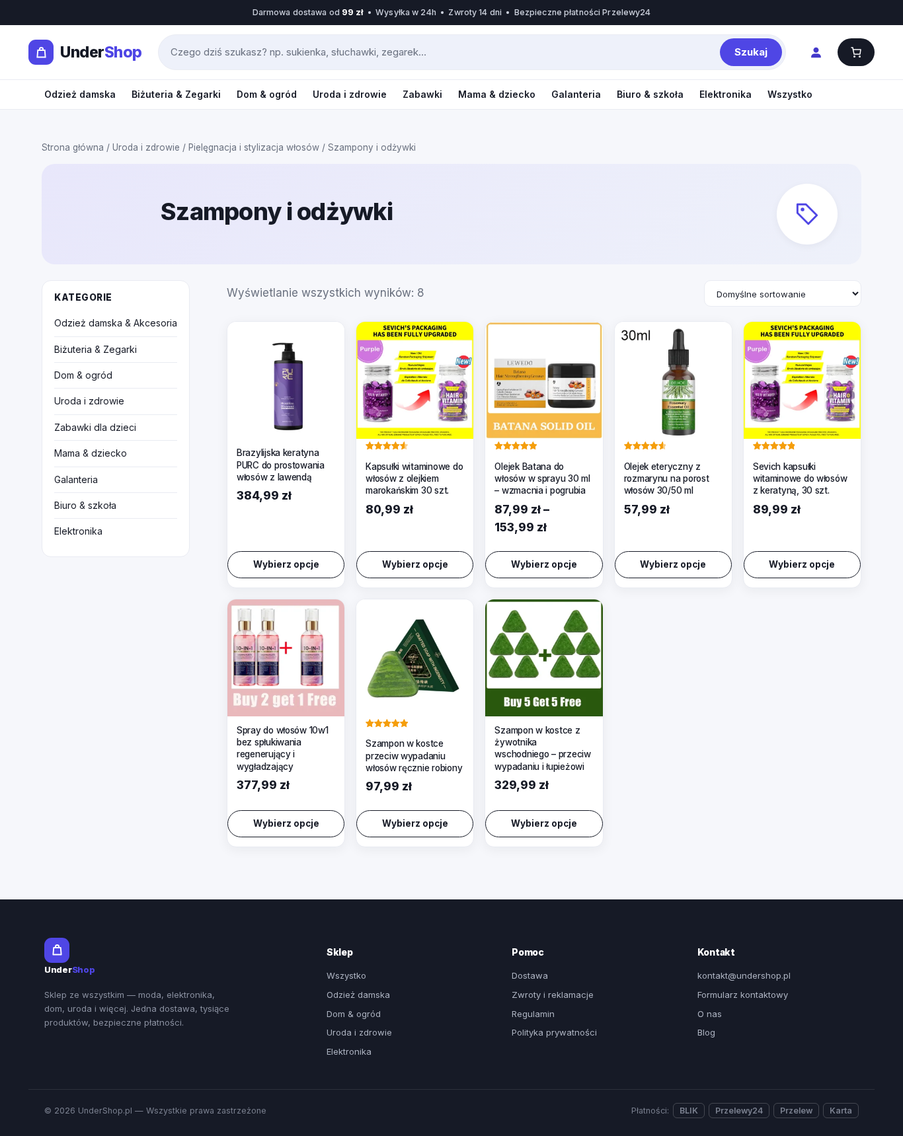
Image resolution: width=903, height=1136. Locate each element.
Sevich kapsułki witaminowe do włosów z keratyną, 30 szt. (800, 478)
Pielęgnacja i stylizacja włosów (253, 147)
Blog (706, 1032)
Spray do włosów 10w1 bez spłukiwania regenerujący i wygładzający (283, 748)
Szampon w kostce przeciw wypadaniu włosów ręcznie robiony (414, 755)
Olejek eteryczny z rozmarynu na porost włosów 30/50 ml (666, 478)
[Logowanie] (815, 52)
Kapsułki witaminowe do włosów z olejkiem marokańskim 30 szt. (414, 478)
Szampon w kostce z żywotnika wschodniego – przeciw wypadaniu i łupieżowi (542, 748)
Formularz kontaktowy (742, 994)
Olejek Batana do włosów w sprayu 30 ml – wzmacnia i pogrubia (542, 478)
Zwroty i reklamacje (553, 994)
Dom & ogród (267, 94)
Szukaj (750, 52)
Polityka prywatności (554, 1032)
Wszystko (789, 94)
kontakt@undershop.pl (744, 975)
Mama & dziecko (496, 94)
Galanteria (576, 94)
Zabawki (422, 94)
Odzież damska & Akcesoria (115, 322)
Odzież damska (80, 94)
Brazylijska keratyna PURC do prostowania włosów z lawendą (281, 464)
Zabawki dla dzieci (95, 427)
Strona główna (73, 147)
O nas (709, 1013)
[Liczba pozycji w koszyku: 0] (856, 52)
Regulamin (533, 1013)
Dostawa (530, 975)
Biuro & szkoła (650, 94)
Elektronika (725, 94)
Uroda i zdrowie (350, 94)
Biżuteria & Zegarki (176, 94)
